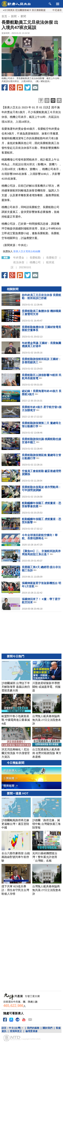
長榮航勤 (35, 257)
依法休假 (18, 262)
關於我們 (47, 1028)
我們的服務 (33, 1028)
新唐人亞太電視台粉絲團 (26, 251)
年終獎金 (18, 257)
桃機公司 (35, 262)
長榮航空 (51, 257)
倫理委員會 (31, 1031)
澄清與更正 (16, 1031)
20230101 (25, 267)
